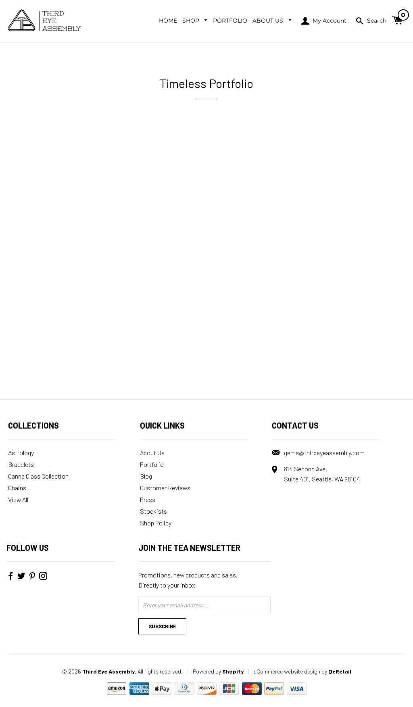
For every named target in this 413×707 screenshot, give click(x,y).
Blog (146, 476)
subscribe (162, 626)
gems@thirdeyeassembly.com (324, 452)
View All (18, 499)
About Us (268, 20)
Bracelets (21, 464)
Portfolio (230, 20)
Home (168, 20)
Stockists (153, 511)
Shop (191, 20)
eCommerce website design (287, 671)
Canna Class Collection (38, 476)
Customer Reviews (165, 488)
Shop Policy (155, 523)
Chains (17, 488)
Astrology (21, 452)
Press (147, 499)
